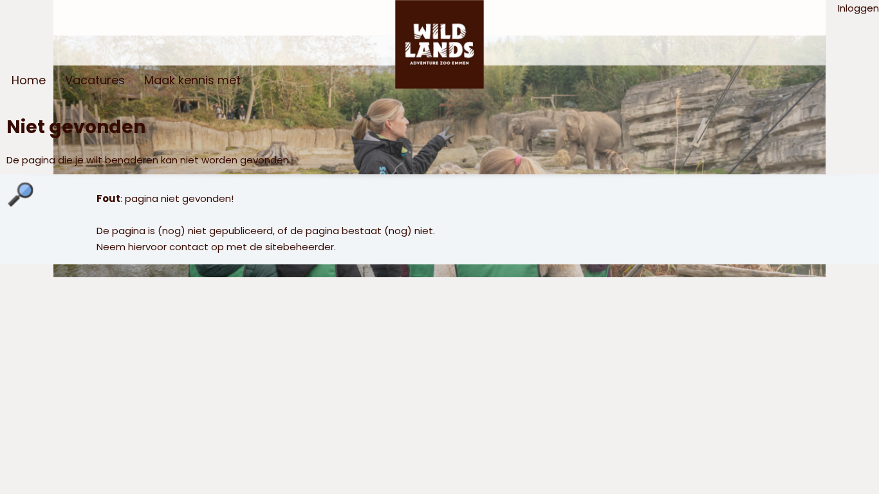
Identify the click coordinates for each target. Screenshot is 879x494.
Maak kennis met (192, 80)
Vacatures (95, 80)
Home (29, 80)
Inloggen (858, 8)
